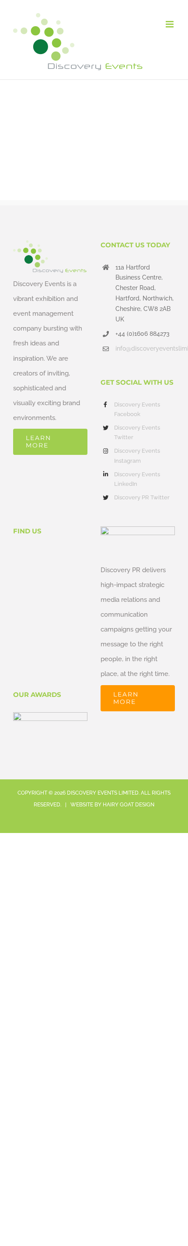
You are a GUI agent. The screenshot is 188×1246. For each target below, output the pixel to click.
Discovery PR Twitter (142, 497)
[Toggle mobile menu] (170, 24)
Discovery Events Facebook (137, 409)
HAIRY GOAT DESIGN (128, 805)
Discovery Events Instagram (137, 455)
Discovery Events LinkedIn (137, 479)
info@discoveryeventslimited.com (145, 348)
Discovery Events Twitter (137, 432)
